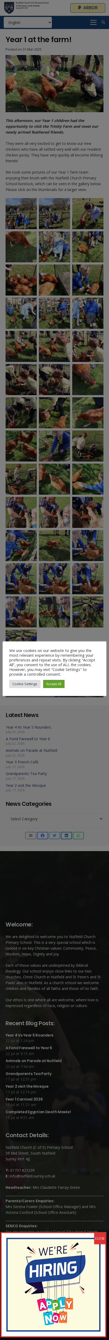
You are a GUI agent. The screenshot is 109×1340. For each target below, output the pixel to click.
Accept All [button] (53, 683)
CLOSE (100, 1238)
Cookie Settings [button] (24, 683)
